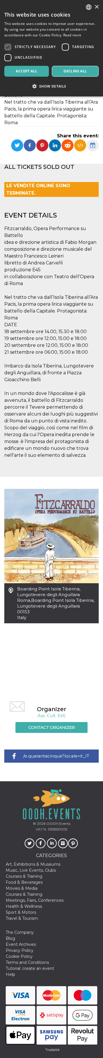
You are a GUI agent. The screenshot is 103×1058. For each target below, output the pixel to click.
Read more (72, 35)
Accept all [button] (26, 71)
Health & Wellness (24, 906)
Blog (10, 938)
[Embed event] (80, 145)
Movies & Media (21, 888)
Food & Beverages (24, 882)
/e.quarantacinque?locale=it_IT (56, 756)
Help (10, 974)
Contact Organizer (51, 727)
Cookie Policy (19, 956)
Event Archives (21, 944)
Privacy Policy (19, 950)
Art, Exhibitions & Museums (33, 864)
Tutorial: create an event (30, 968)
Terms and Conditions (27, 962)
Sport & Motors (21, 912)
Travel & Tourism (22, 918)
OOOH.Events (57, 823)
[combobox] (89, 7)
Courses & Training (24, 876)
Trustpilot (52, 1050)
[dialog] (51, 48)
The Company (20, 932)
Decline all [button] (75, 71)
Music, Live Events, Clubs (31, 870)
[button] (51, 86)
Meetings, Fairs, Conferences (35, 900)
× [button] (96, 7)
